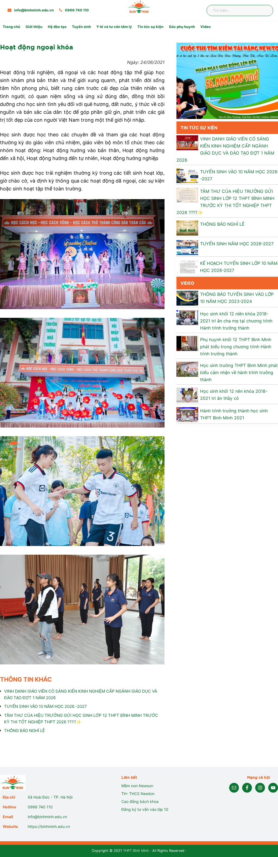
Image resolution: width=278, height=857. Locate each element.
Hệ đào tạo (57, 26)
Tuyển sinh (81, 26)
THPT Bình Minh (136, 851)
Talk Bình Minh (189, 44)
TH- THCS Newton (137, 793)
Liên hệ (182, 60)
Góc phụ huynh (182, 26)
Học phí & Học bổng (97, 44)
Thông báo (185, 36)
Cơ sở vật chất (45, 52)
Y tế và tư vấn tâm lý (114, 26)
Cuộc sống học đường (99, 52)
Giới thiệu (34, 26)
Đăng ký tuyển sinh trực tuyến (106, 68)
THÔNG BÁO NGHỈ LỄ (24, 730)
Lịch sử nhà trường (49, 36)
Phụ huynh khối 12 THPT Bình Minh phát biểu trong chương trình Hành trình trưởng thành (235, 346)
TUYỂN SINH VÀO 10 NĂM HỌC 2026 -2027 (45, 706)
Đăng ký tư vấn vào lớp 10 (144, 809)
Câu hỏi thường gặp (96, 60)
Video (205, 26)
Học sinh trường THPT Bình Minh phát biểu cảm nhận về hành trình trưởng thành (239, 372)
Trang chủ (11, 26)
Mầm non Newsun (137, 785)
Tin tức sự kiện (150, 26)
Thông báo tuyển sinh (99, 36)
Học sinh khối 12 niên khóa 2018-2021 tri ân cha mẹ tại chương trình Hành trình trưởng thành (236, 321)
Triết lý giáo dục (46, 44)
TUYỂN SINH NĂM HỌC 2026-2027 (237, 243)
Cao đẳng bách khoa (140, 801)
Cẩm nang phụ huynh (195, 52)
